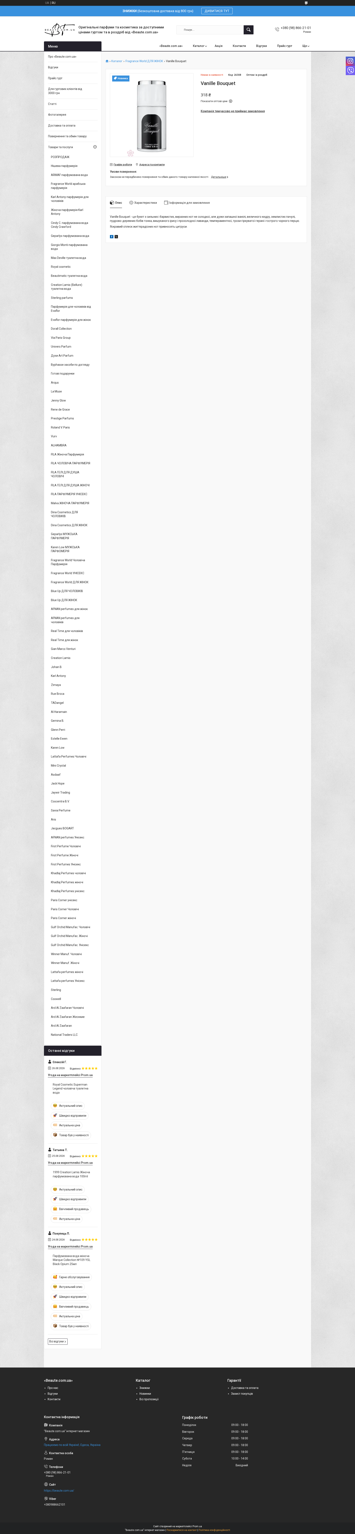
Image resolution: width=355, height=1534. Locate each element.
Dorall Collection (61, 328)
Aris (53, 819)
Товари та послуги (60, 147)
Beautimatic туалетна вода (69, 275)
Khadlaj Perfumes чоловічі (68, 873)
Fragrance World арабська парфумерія (68, 186)
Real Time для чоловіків (67, 631)
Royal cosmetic (61, 266)
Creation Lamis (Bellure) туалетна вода (66, 287)
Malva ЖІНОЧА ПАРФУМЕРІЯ (70, 503)
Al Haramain (59, 711)
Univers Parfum (61, 346)
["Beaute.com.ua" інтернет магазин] (59, 29)
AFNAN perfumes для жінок (69, 609)
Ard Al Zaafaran (61, 1025)
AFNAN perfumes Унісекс (67, 837)
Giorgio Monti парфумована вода (69, 247)
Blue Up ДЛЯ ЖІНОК (64, 600)
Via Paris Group (61, 337)
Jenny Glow (58, 400)
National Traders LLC (64, 1034)
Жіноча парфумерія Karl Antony (67, 212)
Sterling (56, 990)
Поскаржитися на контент (182, 1530)
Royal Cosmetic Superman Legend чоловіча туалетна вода (70, 1088)
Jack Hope (58, 783)
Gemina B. (57, 720)
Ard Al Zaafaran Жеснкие (68, 1016)
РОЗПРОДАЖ (60, 157)
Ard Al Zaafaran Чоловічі (67, 1007)
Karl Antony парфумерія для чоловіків (70, 199)
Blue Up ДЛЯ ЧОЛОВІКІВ (67, 591)
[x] (116, 237)
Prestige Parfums (62, 418)
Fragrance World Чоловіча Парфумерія (68, 562)
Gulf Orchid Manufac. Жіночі (69, 936)
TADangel (57, 702)
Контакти (239, 46)
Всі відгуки (56, 1341)
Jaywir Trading (60, 792)
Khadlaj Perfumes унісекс (67, 891)
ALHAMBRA (59, 445)
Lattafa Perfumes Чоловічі (68, 756)
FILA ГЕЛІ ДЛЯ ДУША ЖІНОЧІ (70, 485)
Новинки (145, 1393)
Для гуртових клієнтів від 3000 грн (65, 91)
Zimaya (56, 685)
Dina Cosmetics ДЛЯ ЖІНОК (69, 525)
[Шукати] (249, 29)
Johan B (56, 667)
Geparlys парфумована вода (70, 235)
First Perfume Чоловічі (66, 846)
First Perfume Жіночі (64, 855)
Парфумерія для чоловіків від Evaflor (71, 308)
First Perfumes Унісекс (66, 864)
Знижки (144, 1388)
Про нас (53, 1388)
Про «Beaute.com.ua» (62, 56)
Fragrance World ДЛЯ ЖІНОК (144, 61)
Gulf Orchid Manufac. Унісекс (70, 945)
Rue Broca (57, 693)
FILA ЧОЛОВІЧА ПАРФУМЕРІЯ (70, 463)
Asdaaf (56, 774)
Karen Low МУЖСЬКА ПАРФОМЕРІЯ (65, 549)
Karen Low (58, 747)
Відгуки (261, 46)
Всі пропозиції (149, 1399)
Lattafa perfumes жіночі (67, 972)
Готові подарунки (62, 373)
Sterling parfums (62, 297)
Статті (52, 104)
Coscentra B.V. (60, 801)
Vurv (54, 436)
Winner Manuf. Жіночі (65, 963)
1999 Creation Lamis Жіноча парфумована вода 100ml (71, 1174)
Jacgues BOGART (62, 828)
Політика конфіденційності (214, 1530)
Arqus (55, 382)
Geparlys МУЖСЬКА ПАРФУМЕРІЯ (64, 536)
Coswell (56, 999)
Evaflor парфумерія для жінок (71, 319)
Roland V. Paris (60, 427)
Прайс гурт (284, 46)
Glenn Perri (58, 729)
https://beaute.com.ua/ (59, 1490)
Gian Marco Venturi (63, 649)
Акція (218, 46)
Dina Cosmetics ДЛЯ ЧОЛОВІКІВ (64, 514)
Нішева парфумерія (64, 166)
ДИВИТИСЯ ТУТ (217, 11)
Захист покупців (242, 1393)
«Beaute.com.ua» (171, 46)
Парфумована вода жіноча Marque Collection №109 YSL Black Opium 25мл (71, 1260)
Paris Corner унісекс (64, 900)
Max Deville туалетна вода (68, 258)
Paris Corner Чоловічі (65, 909)
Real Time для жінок (64, 640)
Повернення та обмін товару (67, 136)
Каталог (198, 46)
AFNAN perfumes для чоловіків (65, 620)
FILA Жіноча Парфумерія (67, 454)
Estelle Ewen (59, 738)
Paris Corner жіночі (63, 918)
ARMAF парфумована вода (69, 175)
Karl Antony (58, 675)
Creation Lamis (60, 658)
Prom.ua (197, 1526)
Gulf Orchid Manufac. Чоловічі (70, 927)
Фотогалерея (57, 114)
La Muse (56, 391)
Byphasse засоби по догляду (70, 364)
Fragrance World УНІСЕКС (67, 573)
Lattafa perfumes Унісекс (68, 980)
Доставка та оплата (61, 125)
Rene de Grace (60, 409)
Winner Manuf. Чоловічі (66, 954)
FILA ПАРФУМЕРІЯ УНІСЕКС (69, 494)
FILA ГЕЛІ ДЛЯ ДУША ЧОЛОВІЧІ (65, 474)
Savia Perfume (60, 810)
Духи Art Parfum (62, 355)
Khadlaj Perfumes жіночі (67, 882)
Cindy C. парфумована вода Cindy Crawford (69, 225)
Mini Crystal (58, 765)
